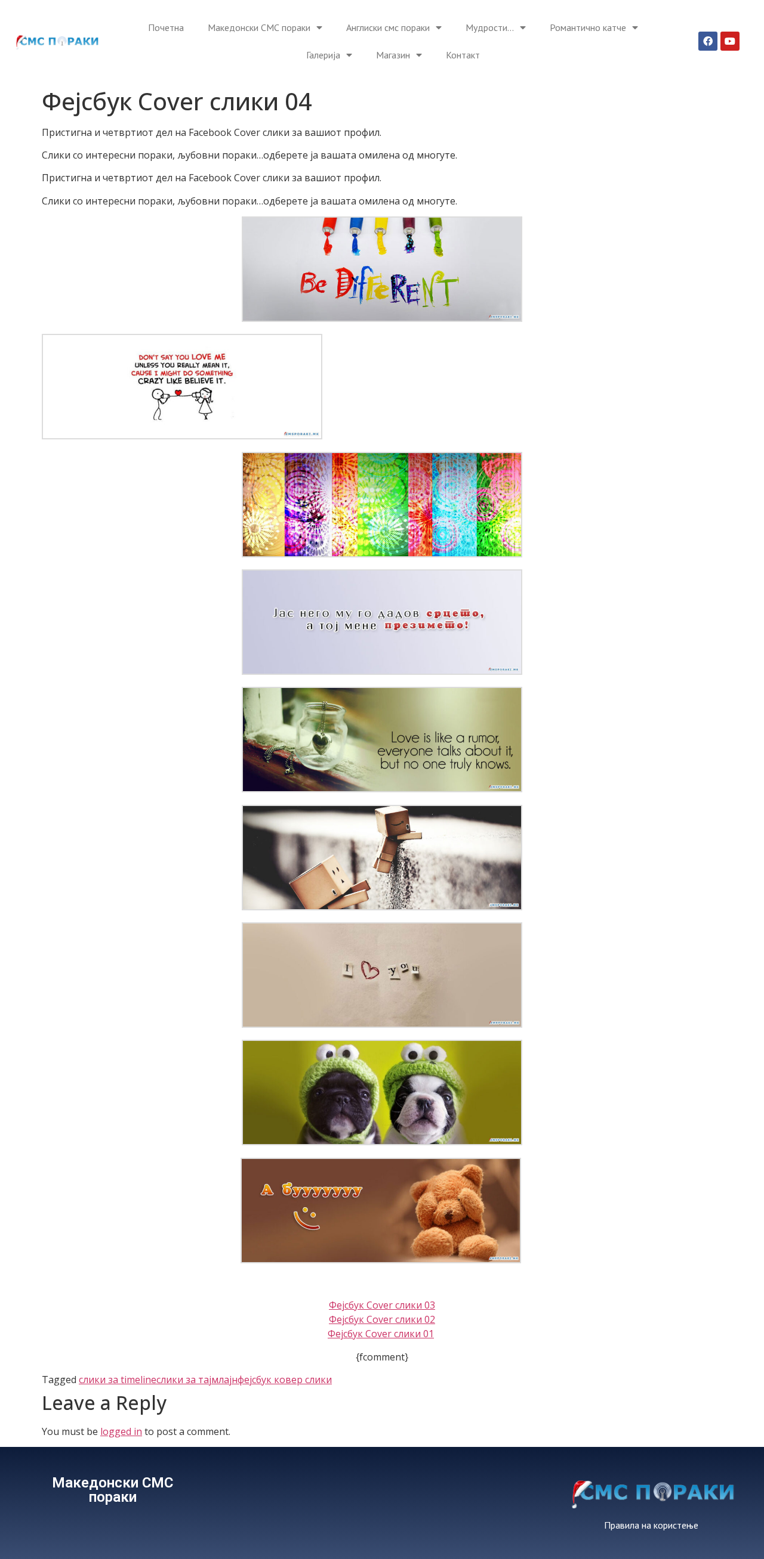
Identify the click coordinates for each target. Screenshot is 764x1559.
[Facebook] (707, 41)
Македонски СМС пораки (259, 27)
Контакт (463, 55)
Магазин (393, 55)
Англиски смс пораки (388, 27)
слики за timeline (117, 1379)
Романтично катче (588, 27)
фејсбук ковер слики (285, 1379)
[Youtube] (730, 41)
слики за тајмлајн (197, 1379)
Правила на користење (651, 1525)
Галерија (323, 55)
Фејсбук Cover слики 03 (382, 1305)
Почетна (166, 27)
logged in (121, 1431)
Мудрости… (490, 27)
